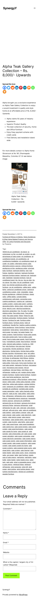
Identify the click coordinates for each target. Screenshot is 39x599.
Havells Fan (15, 325)
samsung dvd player (28, 403)
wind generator (16, 467)
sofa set (5, 410)
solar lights (21, 422)
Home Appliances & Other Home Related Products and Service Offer (18, 239)
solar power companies (22, 436)
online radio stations (16, 384)
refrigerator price (20, 396)
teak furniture (23, 455)
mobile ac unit (15, 372)
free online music (18, 313)
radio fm (5, 393)
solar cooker (16, 415)
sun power (10, 455)
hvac (4, 341)
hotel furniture (18, 334)
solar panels (28, 429)
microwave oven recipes (15, 367)
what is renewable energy (22, 462)
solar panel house (12, 424)
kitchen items (15, 351)
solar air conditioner (29, 410)
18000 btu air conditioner (11, 252)
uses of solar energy (9, 457)
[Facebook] (4, 87)
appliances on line (8, 268)
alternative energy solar (23, 263)
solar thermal (25, 450)
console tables (21, 297)
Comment (7, 509)
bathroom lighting (19, 270)
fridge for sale (28, 315)
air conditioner (26, 256)
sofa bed (23, 408)
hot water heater (23, 332)
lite (23, 360)
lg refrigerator (14, 358)
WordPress (23, 595)
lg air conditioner (29, 356)
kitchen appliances (17, 349)
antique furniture (27, 266)
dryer (4, 308)
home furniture (20, 327)
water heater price (22, 460)
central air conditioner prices (16, 289)
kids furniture (10, 346)
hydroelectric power (13, 341)
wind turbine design (23, 469)
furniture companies (9, 318)
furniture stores (19, 323)
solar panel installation (26, 424)
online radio (11, 382)
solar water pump (18, 453)
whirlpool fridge (18, 464)
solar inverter (12, 422)
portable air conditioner (10, 389)
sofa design (31, 408)
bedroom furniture (28, 273)
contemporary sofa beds (10, 299)
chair (18, 292)
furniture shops (7, 323)
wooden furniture (8, 474)
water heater (11, 460)
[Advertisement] (19, 40)
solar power (28, 434)
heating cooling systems (27, 325)
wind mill (25, 467)
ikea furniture (25, 341)
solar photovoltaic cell (16, 434)
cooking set (20, 301)
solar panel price (8, 427)
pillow (26, 386)
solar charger (6, 415)
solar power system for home (18, 445)
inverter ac (26, 344)
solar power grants (8, 441)
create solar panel (20, 304)
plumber (32, 386)
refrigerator (10, 396)
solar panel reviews (21, 427)
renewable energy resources (17, 398)
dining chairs (19, 306)
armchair (31, 268)
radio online (22, 393)
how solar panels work (10, 337)
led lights (10, 356)
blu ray (20, 280)
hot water (14, 332)
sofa (17, 408)
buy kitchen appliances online (17, 285)
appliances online (21, 268)
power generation (8, 391)
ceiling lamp (27, 287)
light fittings (24, 358)
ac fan (13, 254)
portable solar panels (26, 389)
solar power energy (28, 438)
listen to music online (14, 360)
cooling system (7, 304)
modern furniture (8, 375)
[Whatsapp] (33, 87)
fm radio (24, 311)
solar (20, 410)
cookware (28, 301)
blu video (13, 282)
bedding (11, 273)
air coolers (10, 263)
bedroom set (25, 275)
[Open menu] (34, 8)
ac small (19, 254)
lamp (25, 353)
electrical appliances (23, 308)
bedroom (18, 273)
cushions (29, 304)
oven (4, 386)
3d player (23, 252)
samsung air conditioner (22, 401)
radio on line (13, 393)
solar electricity (26, 415)
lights (4, 360)
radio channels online (27, 391)
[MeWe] (25, 87)
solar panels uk (23, 431)
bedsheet (9, 278)
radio (17, 391)
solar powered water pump (23, 448)
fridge (21, 315)
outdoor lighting (29, 384)
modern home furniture (22, 375)
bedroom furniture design (11, 275)
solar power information (24, 441)
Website (6, 552)
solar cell (30, 412)
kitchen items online (27, 351)
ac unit (32, 254)
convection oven (25, 299)
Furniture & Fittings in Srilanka (12, 237)
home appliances (8, 327)
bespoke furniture (19, 278)
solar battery (6, 412)
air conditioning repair (26, 261)
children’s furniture (22, 294)
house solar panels (30, 334)
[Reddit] (12, 87)
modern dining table (28, 372)
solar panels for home (9, 431)
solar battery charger (19, 412)
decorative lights (8, 306)
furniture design (22, 318)
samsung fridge (7, 405)
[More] (4, 92)
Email (6, 542)
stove (26, 453)
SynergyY (10, 8)
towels (31, 455)
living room (15, 363)
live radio (28, 360)
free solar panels (12, 315)
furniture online (25, 320)
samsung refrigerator (21, 405)
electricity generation (9, 311)
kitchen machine (8, 353)
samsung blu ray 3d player (11, 403)
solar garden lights (17, 419)
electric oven (11, 308)
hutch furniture (30, 339)
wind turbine (11, 469)
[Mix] (29, 87)
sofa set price (13, 410)
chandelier (24, 292)
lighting (31, 358)
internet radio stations (14, 344)
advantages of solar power (11, 256)
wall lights (28, 457)
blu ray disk (28, 280)
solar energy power (14, 417)
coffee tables (11, 297)
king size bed (20, 346)
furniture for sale (13, 320)
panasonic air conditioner (15, 386)
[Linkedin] (17, 87)
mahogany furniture (21, 365)
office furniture (22, 379)
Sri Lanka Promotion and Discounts (18, 241)
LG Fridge (5, 358)
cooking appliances (9, 301)
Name (6, 533)
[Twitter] (8, 87)
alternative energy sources (11, 266)
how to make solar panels (15, 339)
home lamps (15, 330)
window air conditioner (26, 471)
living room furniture (26, 363)
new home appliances (13, 377)
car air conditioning (15, 287)
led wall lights (18, 356)
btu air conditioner (23, 282)
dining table (28, 306)
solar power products (19, 443)
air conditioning (21, 259)
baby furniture (7, 270)
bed (27, 270)
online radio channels (23, 382)
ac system (26, 254)
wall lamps (20, 457)
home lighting (24, 330)
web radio (9, 462)
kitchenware (18, 353)
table (16, 455)
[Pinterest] (21, 87)
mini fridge (25, 370)
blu (16, 280)
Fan (19, 311)
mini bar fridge (16, 370)
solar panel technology (16, 429)
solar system (15, 450)
